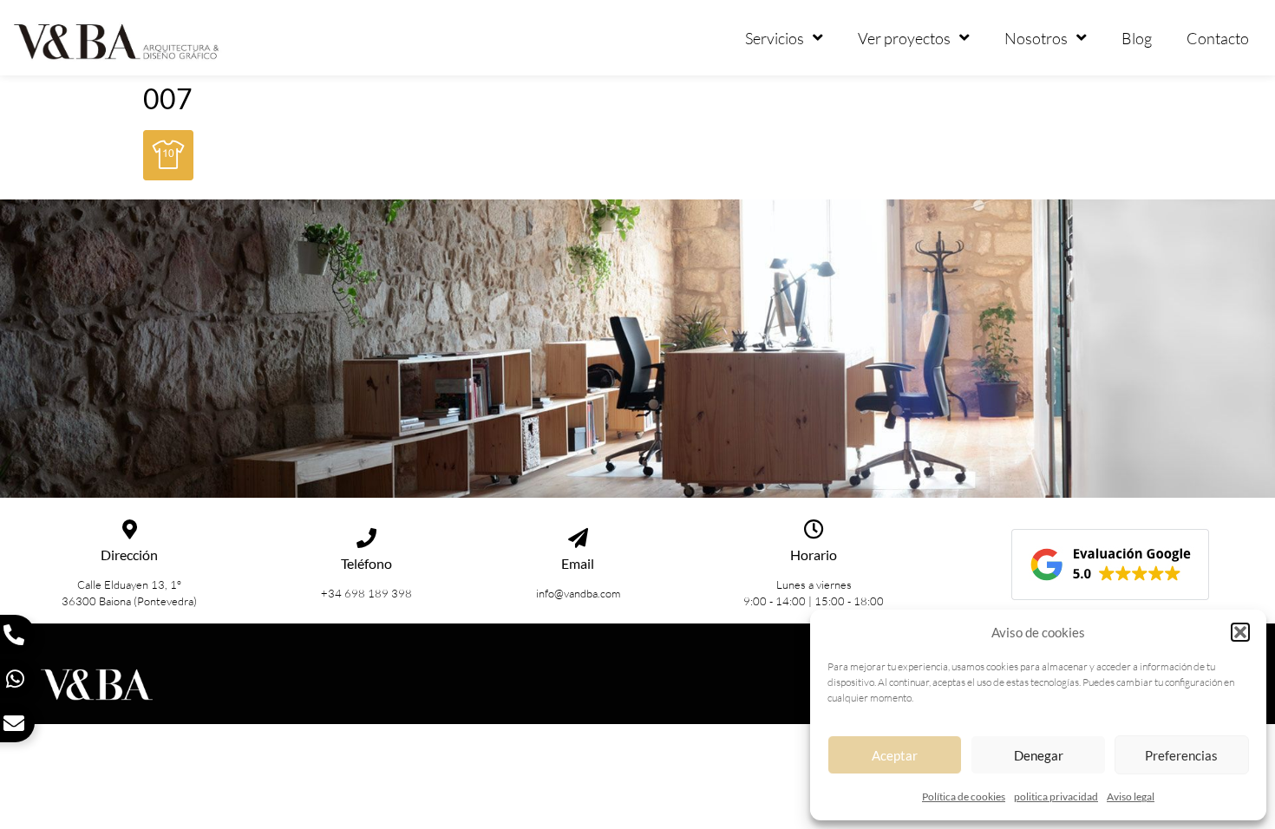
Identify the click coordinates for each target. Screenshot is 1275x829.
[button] (1240, 632)
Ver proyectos (904, 38)
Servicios (774, 38)
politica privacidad (1056, 796)
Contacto (1218, 38)
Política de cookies (963, 796)
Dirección (129, 554)
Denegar (1038, 755)
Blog (1136, 38)
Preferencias (1181, 755)
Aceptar (895, 755)
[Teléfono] (366, 538)
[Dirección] (130, 529)
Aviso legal (1130, 796)
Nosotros (1036, 38)
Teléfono (366, 563)
